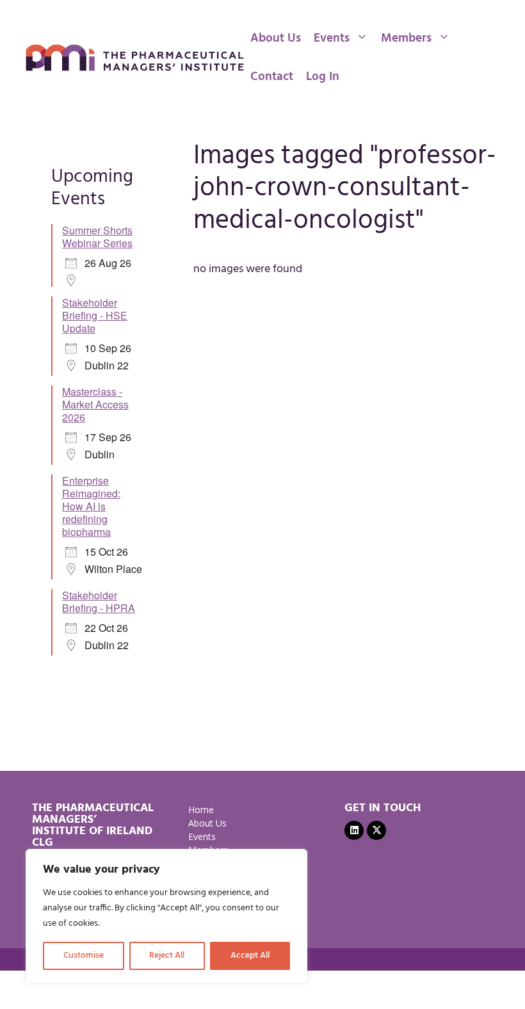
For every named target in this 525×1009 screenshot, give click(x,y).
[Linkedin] (354, 830)
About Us (275, 38)
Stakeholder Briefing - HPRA (98, 601)
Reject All (166, 955)
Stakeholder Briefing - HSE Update (94, 315)
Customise (83, 955)
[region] (166, 916)
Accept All (250, 955)
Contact (271, 76)
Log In (322, 76)
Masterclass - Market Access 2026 (95, 404)
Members (406, 38)
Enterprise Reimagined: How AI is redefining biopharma (91, 506)
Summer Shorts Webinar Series (97, 236)
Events (332, 38)
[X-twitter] (376, 830)
